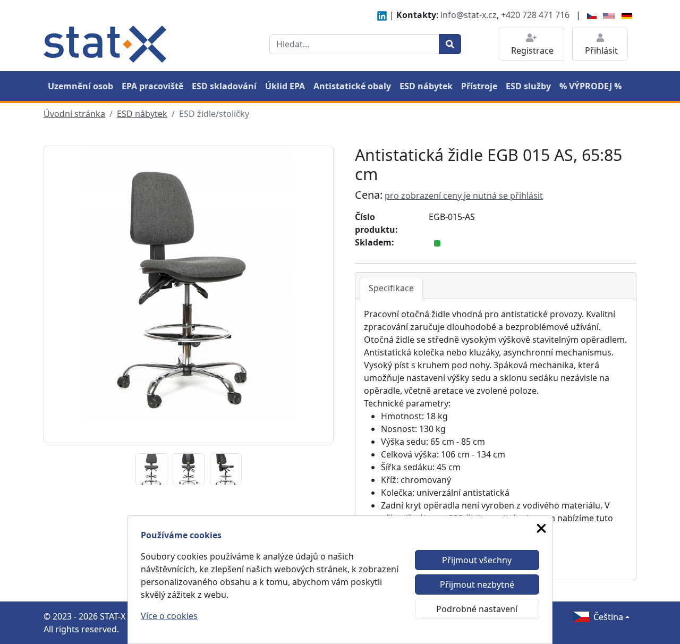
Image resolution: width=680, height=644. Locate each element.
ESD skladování (224, 86)
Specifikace (391, 288)
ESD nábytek (426, 86)
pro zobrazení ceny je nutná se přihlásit (464, 195)
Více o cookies (169, 616)
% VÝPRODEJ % (590, 86)
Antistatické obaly (352, 86)
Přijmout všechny (477, 560)
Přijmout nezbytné (477, 584)
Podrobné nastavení (476, 609)
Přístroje (479, 86)
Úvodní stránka (74, 114)
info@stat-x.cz (468, 15)
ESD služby (528, 86)
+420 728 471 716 (535, 15)
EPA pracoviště (152, 86)
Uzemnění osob (80, 86)
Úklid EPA (285, 86)
